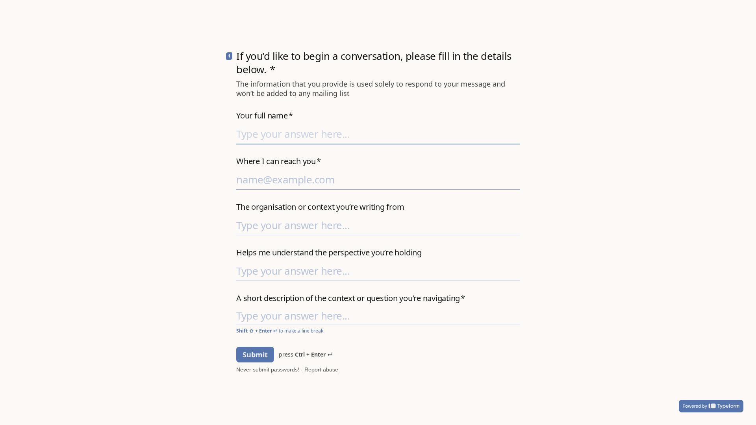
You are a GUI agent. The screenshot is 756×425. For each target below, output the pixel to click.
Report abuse (321, 369)
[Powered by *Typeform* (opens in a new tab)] (711, 406)
